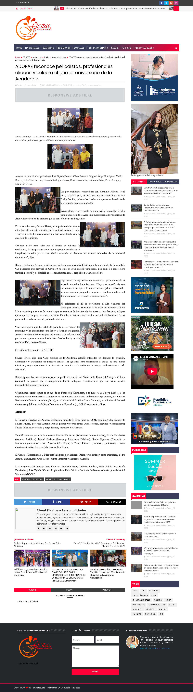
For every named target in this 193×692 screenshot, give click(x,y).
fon (161, 614)
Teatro (163, 609)
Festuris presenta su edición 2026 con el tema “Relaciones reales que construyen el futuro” (161, 264)
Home (19, 47)
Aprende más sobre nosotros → (155, 648)
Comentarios (171, 182)
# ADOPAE (26, 479)
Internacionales (98, 47)
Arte (135, 590)
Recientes (139, 181)
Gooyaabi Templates (70, 687)
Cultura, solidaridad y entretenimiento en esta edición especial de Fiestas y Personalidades (161, 568)
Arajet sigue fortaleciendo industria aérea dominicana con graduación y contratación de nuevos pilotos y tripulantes (161, 246)
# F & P (48, 479)
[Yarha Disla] (176, 688)
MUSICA (158, 600)
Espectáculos (140, 595)
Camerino (48, 47)
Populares (155, 181)
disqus (69, 590)
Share (59, 502)
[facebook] (161, 3)
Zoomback (64, 47)
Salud (114, 47)
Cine (143, 590)
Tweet (32, 502)
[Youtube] (156, 3)
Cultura (153, 590)
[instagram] (176, 3)
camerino (37, 57)
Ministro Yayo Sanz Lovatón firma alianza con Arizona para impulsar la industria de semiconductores (96, 8)
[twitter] (166, 3)
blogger (32, 590)
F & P (46, 57)
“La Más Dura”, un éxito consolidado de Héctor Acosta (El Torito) (160, 503)
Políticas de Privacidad (27, 663)
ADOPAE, (69, 85)
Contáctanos (22, 2)
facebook (106, 590)
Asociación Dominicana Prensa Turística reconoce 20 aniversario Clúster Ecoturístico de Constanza (107, 573)
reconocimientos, (94, 85)
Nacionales (32, 47)
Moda (168, 600)
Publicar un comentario (28, 601)
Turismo (127, 47)
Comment (116, 502)
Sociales (79, 47)
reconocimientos (59, 57)
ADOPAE (26, 57)
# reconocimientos (62, 479)
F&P (43, 8)
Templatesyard (38, 687)
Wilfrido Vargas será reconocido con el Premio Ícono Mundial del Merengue (30, 572)
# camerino (38, 479)
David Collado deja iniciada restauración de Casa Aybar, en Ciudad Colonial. (158, 208)
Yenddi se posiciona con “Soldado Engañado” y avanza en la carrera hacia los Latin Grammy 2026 (159, 519)
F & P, (84, 85)
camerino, (77, 85)
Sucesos (150, 609)
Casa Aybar (161, 8)
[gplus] (171, 3)
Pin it (88, 502)
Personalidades (144, 47)
